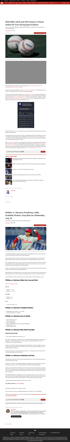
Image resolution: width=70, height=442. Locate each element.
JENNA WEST (13, 190)
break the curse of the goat (29, 98)
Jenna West (7, 30)
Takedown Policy (31, 432)
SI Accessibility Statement (55, 432)
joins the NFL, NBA (11, 142)
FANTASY (29, 2)
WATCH (51, 2)
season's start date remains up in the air (33, 147)
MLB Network (16, 131)
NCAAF (20, 2)
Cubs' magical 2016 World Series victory (15, 98)
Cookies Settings (42, 434)
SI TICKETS (18, 0)
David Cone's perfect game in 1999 (20, 97)
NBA (14, 2)
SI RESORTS (23, 0)
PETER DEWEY (13, 409)
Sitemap (11, 434)
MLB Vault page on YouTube (29, 94)
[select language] (65, 3)
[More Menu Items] (57, 3)
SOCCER (10, 2)
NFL (7, 2)
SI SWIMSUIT (6, 0)
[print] (12, 196)
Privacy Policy (12, 432)
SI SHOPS (28, 0)
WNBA (24, 2)
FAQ (29, 434)
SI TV (55, 2)
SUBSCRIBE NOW (33, 0)
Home (6, 202)
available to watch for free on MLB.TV (27, 90)
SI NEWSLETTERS (12, 0)
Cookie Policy (21, 432)
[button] (34, 3)
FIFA (18, 142)
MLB (17, 2)
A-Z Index (21, 434)
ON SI (2, 0)
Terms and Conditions (42, 432)
